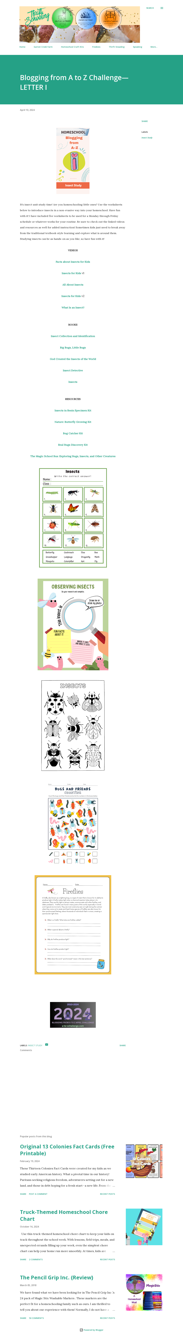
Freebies (96, 46)
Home (22, 46)
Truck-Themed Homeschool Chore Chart (64, 1215)
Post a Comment (38, 1194)
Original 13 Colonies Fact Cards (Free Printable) (67, 1150)
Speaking (137, 46)
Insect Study (147, 137)
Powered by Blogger (93, 1330)
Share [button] (145, 121)
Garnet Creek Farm (43, 46)
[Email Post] (46, 1045)
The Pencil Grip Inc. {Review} (56, 1277)
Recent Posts (107, 1194)
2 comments (36, 1259)
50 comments (36, 1318)
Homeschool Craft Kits (72, 46)
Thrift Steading (117, 46)
